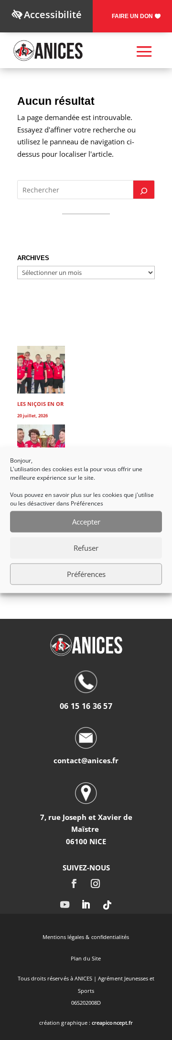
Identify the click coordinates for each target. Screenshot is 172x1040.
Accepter (86, 521)
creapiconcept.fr (112, 1022)
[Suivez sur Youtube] (64, 905)
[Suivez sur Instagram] (95, 884)
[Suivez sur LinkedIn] (86, 905)
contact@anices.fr (86, 760)
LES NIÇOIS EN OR (40, 403)
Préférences (86, 574)
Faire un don (132, 16)
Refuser (86, 548)
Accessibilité (53, 14)
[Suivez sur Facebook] (73, 884)
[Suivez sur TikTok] (107, 905)
